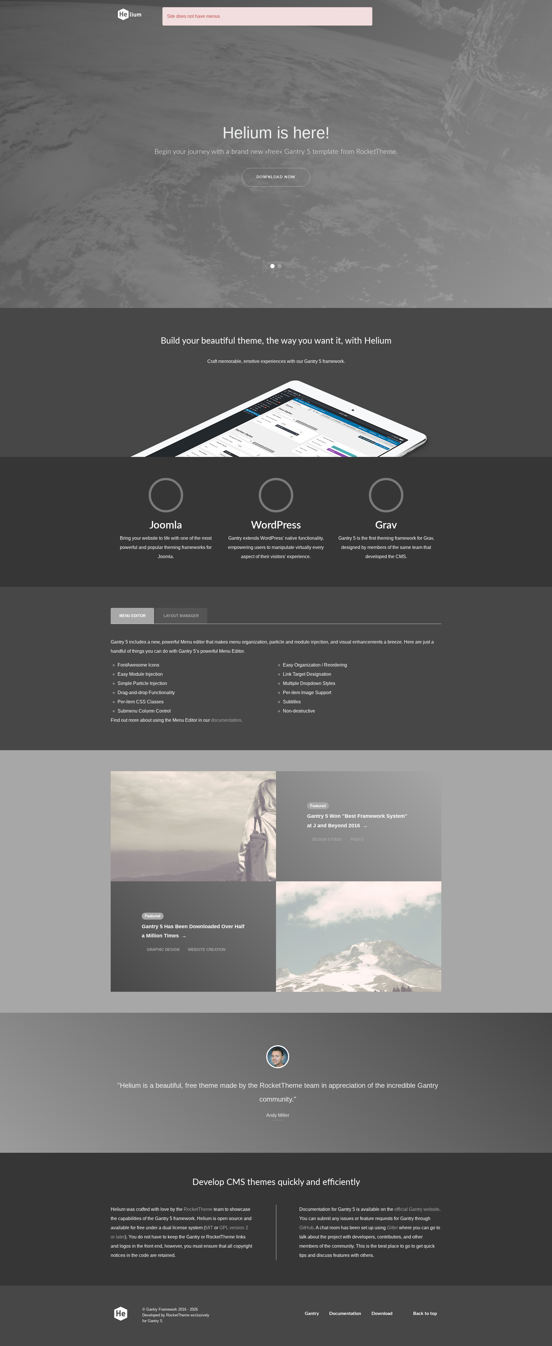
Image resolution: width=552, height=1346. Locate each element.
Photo (356, 839)
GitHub (306, 1227)
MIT (209, 1227)
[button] (272, 266)
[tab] (133, 616)
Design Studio (327, 839)
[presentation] (132, 616)
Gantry (312, 1313)
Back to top (425, 1313)
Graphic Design (163, 949)
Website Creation (206, 949)
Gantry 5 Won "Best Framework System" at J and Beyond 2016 (357, 820)
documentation (226, 720)
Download (381, 1313)
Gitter (392, 1227)
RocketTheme (198, 1209)
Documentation (345, 1313)
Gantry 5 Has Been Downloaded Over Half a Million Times (193, 931)
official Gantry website (416, 1209)
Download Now (276, 177)
